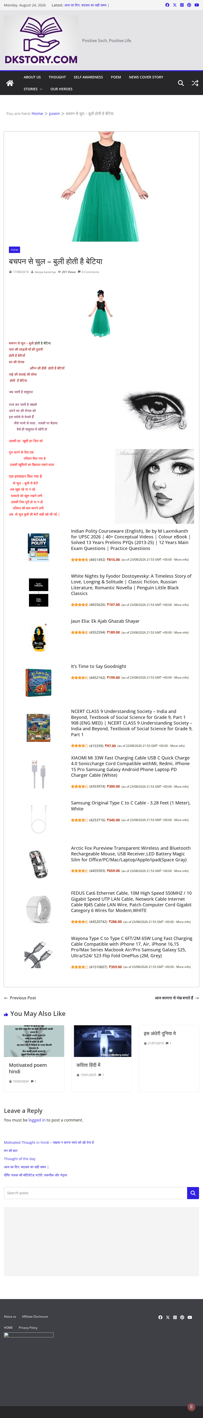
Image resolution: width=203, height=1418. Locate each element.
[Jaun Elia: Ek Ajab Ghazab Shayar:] (38, 637)
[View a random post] (195, 83)
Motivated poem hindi (28, 1068)
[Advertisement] (101, 1241)
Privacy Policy (28, 1328)
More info (181, 559)
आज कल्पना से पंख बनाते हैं (174, 998)
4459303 (97, 870)
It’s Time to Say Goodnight (98, 666)
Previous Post (23, 998)
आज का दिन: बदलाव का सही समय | (86, 5)
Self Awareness (88, 77)
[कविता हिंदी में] (102, 1028)
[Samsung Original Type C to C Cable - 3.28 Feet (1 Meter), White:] (38, 819)
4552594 (97, 632)
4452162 (97, 677)
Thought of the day (19, 1158)
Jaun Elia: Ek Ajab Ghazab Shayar (105, 621)
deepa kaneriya (45, 272)
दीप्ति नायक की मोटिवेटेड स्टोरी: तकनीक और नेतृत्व (35, 1175)
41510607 (98, 966)
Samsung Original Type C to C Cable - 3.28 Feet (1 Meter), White (131, 805)
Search (193, 1193)
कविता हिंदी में (88, 1065)
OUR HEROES (62, 89)
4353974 (97, 786)
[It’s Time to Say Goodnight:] (38, 682)
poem (116, 77)
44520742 (98, 921)
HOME (8, 1328)
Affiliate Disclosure (35, 1316)
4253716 (97, 820)
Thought (57, 77)
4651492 (97, 559)
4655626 (97, 604)
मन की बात (10, 1150)
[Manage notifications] (191, 1407)
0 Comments (90, 272)
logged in (37, 1120)
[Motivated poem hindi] (34, 1028)
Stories (31, 89)
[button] (40, 89)
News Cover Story (146, 77)
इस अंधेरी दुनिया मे (160, 1033)
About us (32, 77)
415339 (96, 745)
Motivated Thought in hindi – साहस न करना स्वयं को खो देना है (49, 1142)
